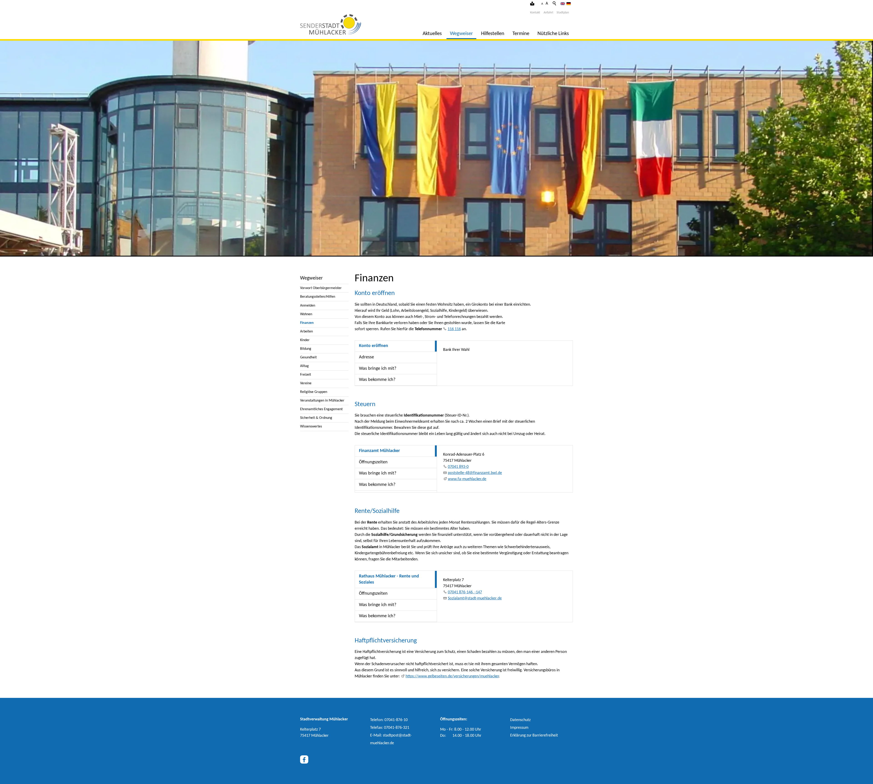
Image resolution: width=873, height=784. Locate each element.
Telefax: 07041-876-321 (389, 728)
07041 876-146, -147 (465, 592)
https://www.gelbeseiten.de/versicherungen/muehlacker (452, 676)
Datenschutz (520, 720)
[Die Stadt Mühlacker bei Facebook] (304, 759)
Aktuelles (432, 33)
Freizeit (305, 375)
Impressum (519, 728)
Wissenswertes (311, 426)
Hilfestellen (492, 33)
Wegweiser (461, 33)
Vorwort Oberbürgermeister (321, 288)
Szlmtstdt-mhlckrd (474, 598)
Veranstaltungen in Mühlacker (322, 400)
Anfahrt (548, 12)
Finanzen (307, 323)
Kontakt (535, 12)
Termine (520, 33)
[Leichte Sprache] (532, 4)
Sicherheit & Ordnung (316, 418)
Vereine (305, 383)
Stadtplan (563, 12)
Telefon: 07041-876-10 (389, 720)
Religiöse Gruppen (313, 392)
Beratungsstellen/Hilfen (317, 297)
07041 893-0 (458, 467)
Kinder (305, 340)
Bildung (305, 349)
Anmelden (307, 305)
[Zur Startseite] (330, 24)
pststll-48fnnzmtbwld (474, 473)
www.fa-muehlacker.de (467, 479)
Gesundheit (308, 357)
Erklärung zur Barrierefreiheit (534, 735)
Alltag (304, 366)
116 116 (454, 329)
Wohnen (306, 314)
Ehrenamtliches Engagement (321, 409)
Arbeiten (306, 331)
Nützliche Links (553, 33)
